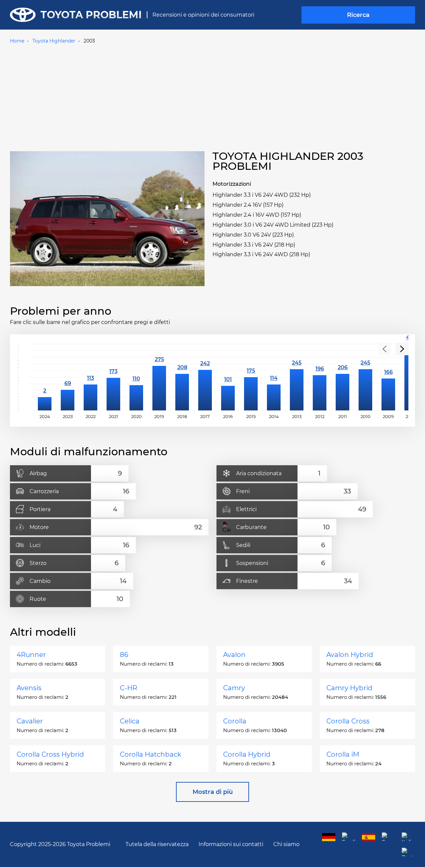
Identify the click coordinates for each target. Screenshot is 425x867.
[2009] (388, 377)
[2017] (205, 377)
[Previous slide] (384, 349)
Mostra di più (213, 792)
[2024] (44, 377)
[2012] (319, 377)
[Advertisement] (212, 96)
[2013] (296, 377)
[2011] (342, 377)
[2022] (90, 377)
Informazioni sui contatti (231, 844)
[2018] (182, 377)
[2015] (251, 377)
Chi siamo (286, 844)
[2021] (113, 377)
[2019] (159, 377)
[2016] (228, 377)
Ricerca (358, 15)
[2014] (274, 377)
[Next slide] (402, 349)
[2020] (136, 377)
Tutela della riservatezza (157, 844)
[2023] (67, 377)
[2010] (365, 377)
